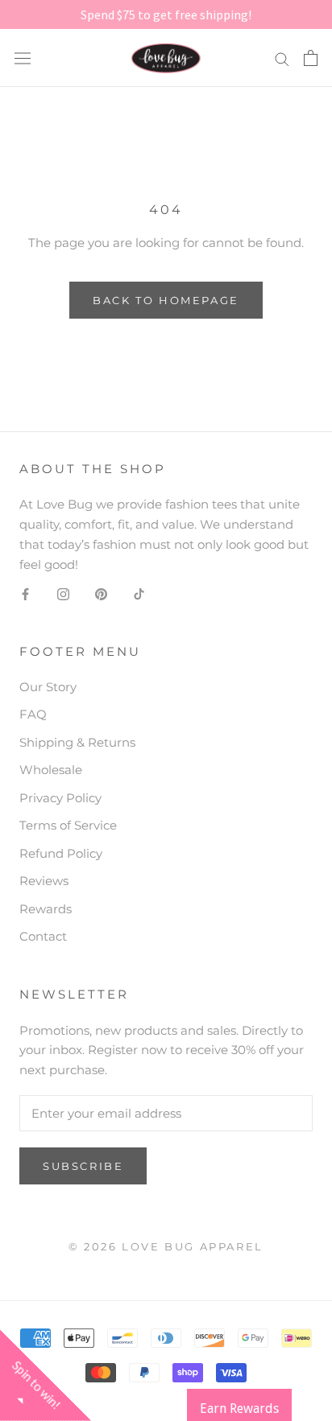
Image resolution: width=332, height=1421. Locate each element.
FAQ (33, 714)
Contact (43, 936)
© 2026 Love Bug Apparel (166, 1246)
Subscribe (83, 1165)
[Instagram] (63, 593)
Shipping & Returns (77, 742)
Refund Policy (60, 853)
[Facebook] (25, 593)
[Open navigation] (23, 58)
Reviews (43, 880)
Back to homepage (166, 300)
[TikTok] (139, 593)
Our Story (48, 686)
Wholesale (50, 769)
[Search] (282, 58)
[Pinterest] (101, 593)
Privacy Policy (60, 797)
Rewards (45, 908)
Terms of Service (68, 825)
